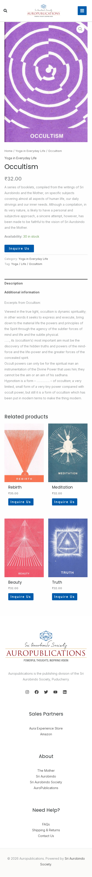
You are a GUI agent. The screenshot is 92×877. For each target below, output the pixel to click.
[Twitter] (46, 692)
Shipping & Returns (46, 830)
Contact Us (46, 836)
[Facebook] (37, 692)
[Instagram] (27, 692)
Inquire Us (19, 248)
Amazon (46, 734)
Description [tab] (13, 283)
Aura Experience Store (46, 728)
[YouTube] (55, 692)
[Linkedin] (65, 692)
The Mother (46, 770)
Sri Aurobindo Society (46, 782)
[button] (6, 11)
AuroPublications (46, 788)
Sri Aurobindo (46, 776)
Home (8, 151)
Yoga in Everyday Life (30, 151)
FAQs (46, 824)
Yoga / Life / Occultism (26, 264)
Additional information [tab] (22, 292)
